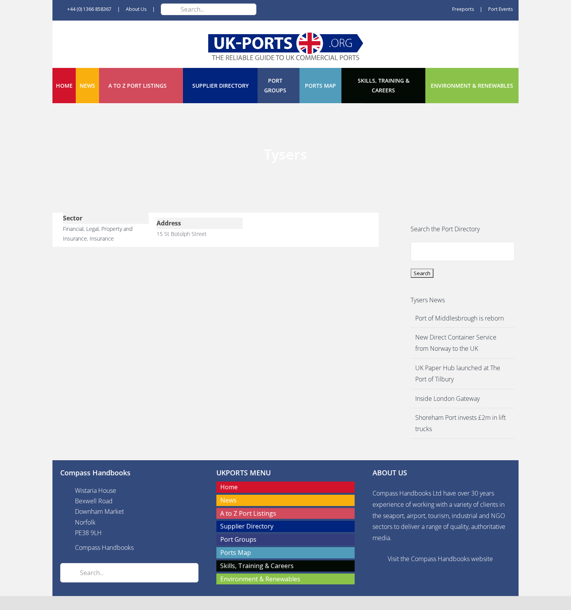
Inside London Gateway (447, 398)
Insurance (102, 238)
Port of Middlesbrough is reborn (459, 318)
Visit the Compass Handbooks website (440, 559)
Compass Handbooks (104, 547)
